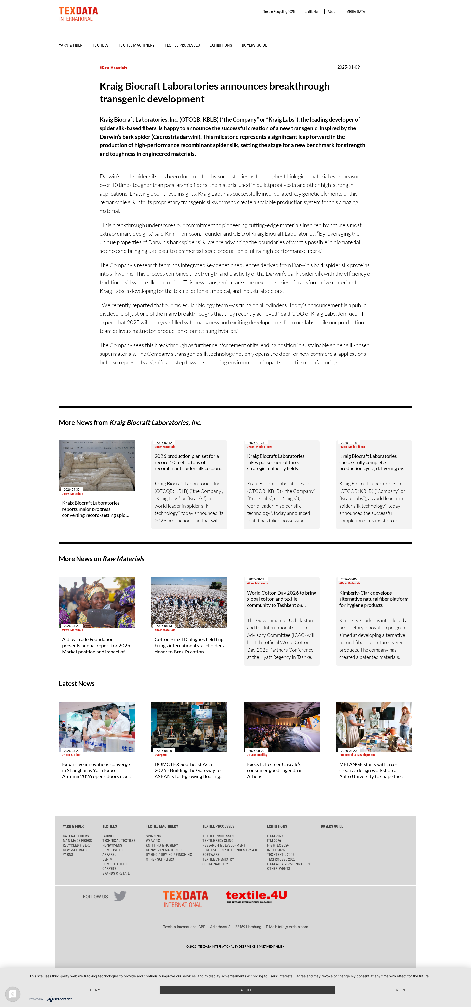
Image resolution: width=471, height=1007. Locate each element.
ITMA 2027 (275, 836)
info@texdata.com (293, 927)
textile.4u (311, 11)
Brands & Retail (116, 873)
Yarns (68, 854)
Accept (247, 990)
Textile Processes (182, 45)
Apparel (109, 854)
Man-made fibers (77, 840)
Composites (112, 850)
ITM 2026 (274, 840)
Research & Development (224, 845)
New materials (75, 850)
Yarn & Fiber (70, 45)
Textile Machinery (136, 45)
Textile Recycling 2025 (279, 11)
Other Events (278, 868)
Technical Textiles (119, 840)
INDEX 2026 (276, 850)
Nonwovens (112, 845)
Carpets (109, 868)
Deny (95, 990)
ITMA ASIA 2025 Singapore (289, 864)
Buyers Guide (254, 45)
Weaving (153, 840)
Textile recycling (218, 840)
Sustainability (215, 864)
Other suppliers (160, 859)
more (400, 990)
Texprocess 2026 (281, 859)
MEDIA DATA (355, 11)
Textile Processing (219, 836)
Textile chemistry (218, 859)
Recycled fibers (77, 845)
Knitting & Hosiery (162, 845)
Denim (107, 859)
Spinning (153, 836)
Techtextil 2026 (280, 854)
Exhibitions (221, 45)
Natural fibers (76, 836)
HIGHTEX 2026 (278, 845)
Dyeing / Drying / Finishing (169, 854)
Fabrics (109, 836)
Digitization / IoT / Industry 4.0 (229, 850)
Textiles (100, 45)
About (332, 11)
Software (210, 854)
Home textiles (114, 864)
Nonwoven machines (164, 850)
